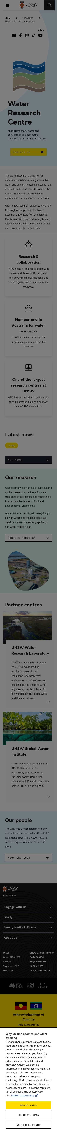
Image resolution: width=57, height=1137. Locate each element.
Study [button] (8, 917)
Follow (40, 29)
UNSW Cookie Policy (25, 1095)
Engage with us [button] (15, 907)
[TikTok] (33, 35)
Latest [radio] (11, 445)
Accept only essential (28, 1115)
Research (27, 17)
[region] (28, 1082)
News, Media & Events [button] (20, 927)
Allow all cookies (28, 1105)
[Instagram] (27, 35)
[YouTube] (40, 35)
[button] (28, 152)
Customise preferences (28, 1124)
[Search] (49, 5)
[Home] (29, 5)
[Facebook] (20, 35)
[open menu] (8, 5)
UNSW (8, 17)
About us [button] (10, 937)
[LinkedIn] (14, 35)
